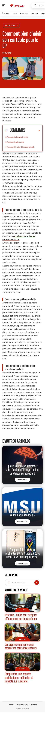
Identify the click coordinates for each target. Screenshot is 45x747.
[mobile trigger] (4, 5)
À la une (22, 610)
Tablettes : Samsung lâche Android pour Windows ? (22, 513)
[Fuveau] (17, 5)
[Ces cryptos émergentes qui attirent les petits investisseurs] (22, 632)
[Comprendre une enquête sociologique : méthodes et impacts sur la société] (22, 662)
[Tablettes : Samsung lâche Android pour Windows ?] (22, 506)
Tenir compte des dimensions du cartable (17, 137)
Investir (22, 639)
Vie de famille (11, 25)
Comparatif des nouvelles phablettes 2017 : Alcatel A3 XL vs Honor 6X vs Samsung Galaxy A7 (22, 553)
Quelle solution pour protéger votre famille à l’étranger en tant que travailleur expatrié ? (22, 469)
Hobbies (22, 668)
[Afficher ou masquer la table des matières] (32, 130)
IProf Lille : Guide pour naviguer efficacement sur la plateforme (21, 617)
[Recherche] (35, 5)
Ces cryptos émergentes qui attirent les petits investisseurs (21, 646)
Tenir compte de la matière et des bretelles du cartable (20, 147)
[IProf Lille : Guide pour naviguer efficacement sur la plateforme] (22, 603)
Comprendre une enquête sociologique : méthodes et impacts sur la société (19, 677)
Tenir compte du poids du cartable (15, 142)
